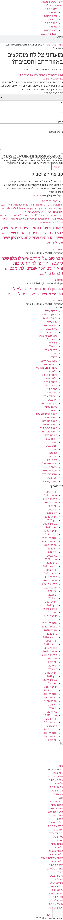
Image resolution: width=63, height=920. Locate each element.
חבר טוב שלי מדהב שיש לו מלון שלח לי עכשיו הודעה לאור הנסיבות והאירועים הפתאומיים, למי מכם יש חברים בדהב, (32, 266)
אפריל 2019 (51, 672)
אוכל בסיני (52, 477)
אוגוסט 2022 (50, 545)
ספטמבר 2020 (49, 626)
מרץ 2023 (51, 520)
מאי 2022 (52, 555)
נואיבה (54, 353)
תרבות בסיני (51, 311)
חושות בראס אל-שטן (46, 413)
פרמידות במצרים (48, 332)
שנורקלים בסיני (49, 314)
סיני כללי (53, 346)
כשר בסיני (52, 389)
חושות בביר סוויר (48, 428)
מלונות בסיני (51, 371)
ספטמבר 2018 (49, 697)
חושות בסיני (51, 417)
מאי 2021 (52, 598)
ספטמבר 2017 (49, 722)
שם (61, 102)
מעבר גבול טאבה (48, 360)
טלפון (60, 122)
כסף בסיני (52, 392)
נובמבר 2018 (50, 690)
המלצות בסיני (50, 442)
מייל (61, 112)
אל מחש (53, 467)
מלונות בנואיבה (49, 374)
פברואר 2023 (50, 523)
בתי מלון (53, 12)
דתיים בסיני (51, 445)
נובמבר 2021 (50, 576)
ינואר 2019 (51, 683)
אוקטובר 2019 (50, 651)
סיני (61, 44)
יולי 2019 (52, 662)
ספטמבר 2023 (49, 498)
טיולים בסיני (51, 406)
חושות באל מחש (48, 431)
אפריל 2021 (51, 601)
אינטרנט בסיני (50, 470)
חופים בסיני (51, 438)
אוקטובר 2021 (50, 580)
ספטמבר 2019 (49, 654)
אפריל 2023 (51, 516)
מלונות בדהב (50, 381)
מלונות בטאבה (50, 378)
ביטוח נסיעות (56, 787)
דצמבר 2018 (50, 686)
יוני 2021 (52, 594)
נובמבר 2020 (50, 619)
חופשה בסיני (50, 435)
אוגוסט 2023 (50, 502)
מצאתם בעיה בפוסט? (52, 78)
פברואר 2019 (50, 679)
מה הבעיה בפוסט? (53, 93)
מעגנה (54, 357)
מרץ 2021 (52, 605)
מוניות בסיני (51, 385)
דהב (55, 201)
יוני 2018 (52, 708)
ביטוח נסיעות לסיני (48, 463)
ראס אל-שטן (56, 900)
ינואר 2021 (51, 612)
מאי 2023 (52, 513)
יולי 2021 (52, 591)
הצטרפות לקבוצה (48, 19)
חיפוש (60, 36)
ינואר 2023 (51, 527)
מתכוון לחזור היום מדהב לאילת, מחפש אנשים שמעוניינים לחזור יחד (33, 291)
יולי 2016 (52, 740)
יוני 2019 (52, 665)
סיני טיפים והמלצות (53, 5)
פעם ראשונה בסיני (48, 335)
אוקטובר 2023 (49, 495)
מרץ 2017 (52, 725)
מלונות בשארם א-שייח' (45, 367)
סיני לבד (53, 342)
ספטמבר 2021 (49, 584)
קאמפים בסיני (50, 325)
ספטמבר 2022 (49, 541)
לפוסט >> (58, 249)
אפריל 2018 (51, 715)
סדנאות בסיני (50, 350)
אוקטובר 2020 (49, 623)
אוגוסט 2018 (50, 701)
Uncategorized (49, 481)
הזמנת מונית (51, 8)
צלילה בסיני (51, 44)
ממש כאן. (37, 195)
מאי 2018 (52, 711)
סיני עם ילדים (50, 339)
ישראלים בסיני (50, 396)
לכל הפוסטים (50, 15)
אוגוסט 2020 (50, 630)
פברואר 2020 (50, 637)
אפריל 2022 (51, 559)
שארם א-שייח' (50, 318)
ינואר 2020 (51, 640)
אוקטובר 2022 (49, 537)
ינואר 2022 (51, 569)
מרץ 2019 (52, 676)
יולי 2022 (52, 548)
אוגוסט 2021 (50, 587)
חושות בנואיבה (49, 420)
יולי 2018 (52, 704)
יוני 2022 (52, 552)
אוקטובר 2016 (50, 732)
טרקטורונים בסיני (48, 403)
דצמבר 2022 (50, 530)
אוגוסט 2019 (50, 658)
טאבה (54, 410)
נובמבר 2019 (50, 647)
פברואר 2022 (50, 566)
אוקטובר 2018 (50, 693)
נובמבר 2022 (50, 534)
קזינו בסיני (52, 321)
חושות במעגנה (49, 424)
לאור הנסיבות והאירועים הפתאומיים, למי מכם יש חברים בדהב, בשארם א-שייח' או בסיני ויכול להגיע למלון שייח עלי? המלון (31, 235)
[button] (31, 78)
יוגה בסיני (52, 399)
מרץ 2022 (51, 562)
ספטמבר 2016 (49, 736)
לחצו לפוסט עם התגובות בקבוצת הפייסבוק (41, 75)
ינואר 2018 (51, 718)
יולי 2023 (52, 506)
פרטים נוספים (56, 132)
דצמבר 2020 (50, 615)
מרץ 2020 (51, 633)
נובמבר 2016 (50, 729)
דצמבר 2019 (50, 644)
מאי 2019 (52, 669)
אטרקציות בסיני (49, 474)
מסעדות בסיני (50, 364)
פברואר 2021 (50, 608)
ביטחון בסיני (51, 459)
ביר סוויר (52, 456)
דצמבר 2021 (50, 573)
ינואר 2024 (51, 491)
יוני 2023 (52, 509)
